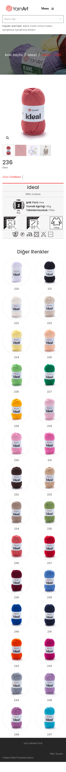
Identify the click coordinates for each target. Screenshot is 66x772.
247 (49, 734)
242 (16, 666)
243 (49, 666)
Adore (26, 26)
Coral (33, 26)
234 (16, 529)
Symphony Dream (25, 29)
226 (16, 392)
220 (16, 289)
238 (16, 597)
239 (49, 597)
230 (16, 460)
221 (50, 289)
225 (49, 357)
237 (49, 563)
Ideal (32, 55)
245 (49, 700)
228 (16, 426)
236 (16, 563)
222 (16, 323)
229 (49, 426)
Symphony (8, 29)
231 (50, 460)
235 (49, 529)
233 (49, 494)
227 (49, 392)
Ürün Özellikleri (11, 177)
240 (16, 631)
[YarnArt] (17, 8)
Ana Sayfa (14, 55)
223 (49, 323)
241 (49, 631)
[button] (7, 138)
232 (16, 494)
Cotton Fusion (44, 26)
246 (16, 734)
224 (16, 357)
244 (16, 700)
